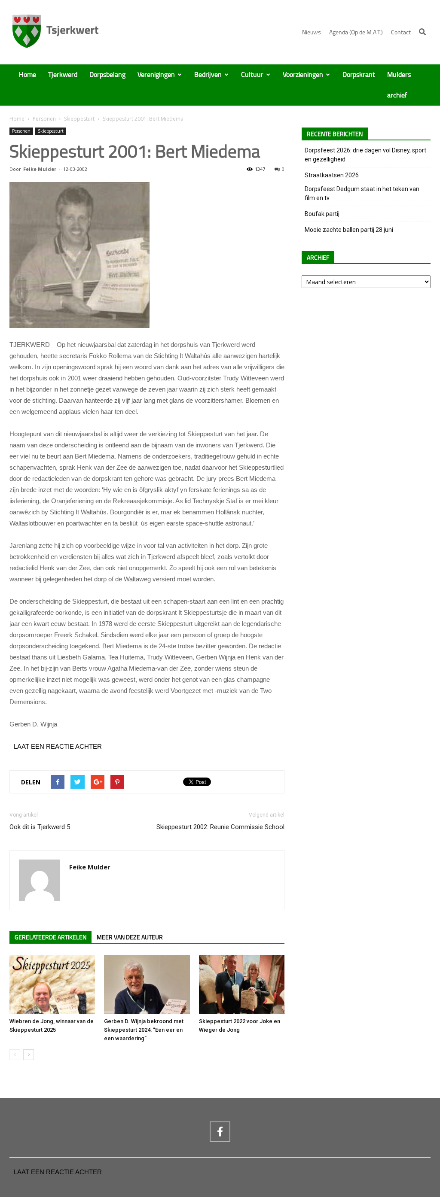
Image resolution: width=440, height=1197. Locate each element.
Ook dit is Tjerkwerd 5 (39, 827)
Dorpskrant (358, 75)
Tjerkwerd (62, 75)
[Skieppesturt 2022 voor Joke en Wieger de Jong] (241, 984)
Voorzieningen (303, 75)
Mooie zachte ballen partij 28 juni (349, 229)
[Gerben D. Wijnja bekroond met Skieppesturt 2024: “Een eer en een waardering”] (146, 984)
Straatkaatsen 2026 (332, 175)
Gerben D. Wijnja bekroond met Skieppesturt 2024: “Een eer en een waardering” (143, 1030)
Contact (401, 32)
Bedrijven (208, 75)
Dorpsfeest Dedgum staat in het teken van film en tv (362, 193)
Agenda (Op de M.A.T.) (356, 32)
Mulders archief (399, 85)
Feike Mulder (39, 169)
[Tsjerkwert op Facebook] (220, 1131)
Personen (44, 118)
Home (27, 75)
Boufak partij (322, 213)
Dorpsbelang (107, 75)
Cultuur (252, 75)
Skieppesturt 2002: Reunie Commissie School (220, 827)
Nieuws (311, 32)
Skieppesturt (79, 118)
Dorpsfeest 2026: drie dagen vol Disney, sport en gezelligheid (365, 155)
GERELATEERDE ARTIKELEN (50, 937)
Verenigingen (156, 75)
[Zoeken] (422, 31)
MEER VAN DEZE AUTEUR (130, 937)
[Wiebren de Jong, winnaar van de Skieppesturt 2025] (52, 984)
